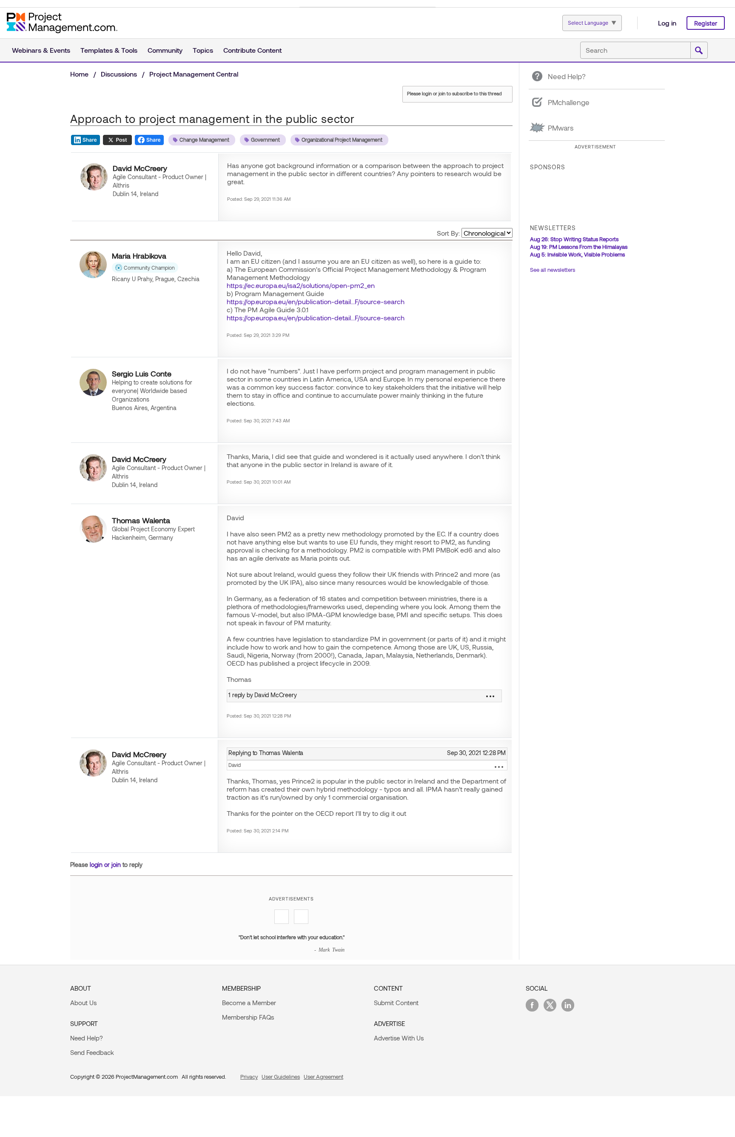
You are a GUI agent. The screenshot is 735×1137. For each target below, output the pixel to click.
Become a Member (249, 1002)
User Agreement (323, 1076)
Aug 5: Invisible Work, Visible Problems (577, 254)
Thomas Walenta (141, 520)
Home (79, 74)
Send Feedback (92, 1052)
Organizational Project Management (342, 139)
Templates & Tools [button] (108, 50)
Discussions (119, 74)
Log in (667, 23)
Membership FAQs (248, 1017)
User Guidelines (281, 1076)
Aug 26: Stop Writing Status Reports (574, 239)
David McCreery (140, 168)
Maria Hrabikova (139, 255)
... (499, 767)
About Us (83, 1002)
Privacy (249, 1076)
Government (265, 139)
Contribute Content (252, 50)
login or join (105, 864)
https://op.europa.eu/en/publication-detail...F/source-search (316, 301)
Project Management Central (193, 74)
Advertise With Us (399, 1038)
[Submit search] (698, 50)
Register (705, 23)
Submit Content (396, 1002)
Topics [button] (203, 50)
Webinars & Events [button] (41, 50)
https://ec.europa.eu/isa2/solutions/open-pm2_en (301, 285)
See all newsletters (552, 269)
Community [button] (165, 50)
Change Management (204, 139)
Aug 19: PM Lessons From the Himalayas (578, 246)
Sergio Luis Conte (141, 373)
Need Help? (86, 1038)
